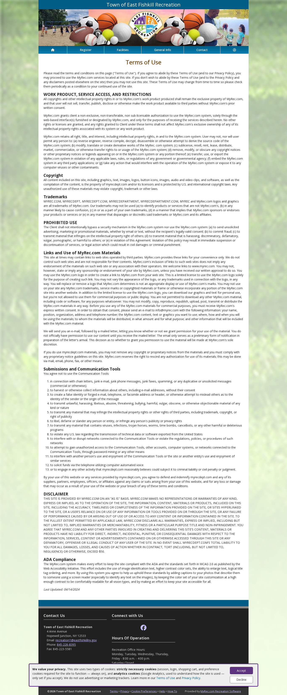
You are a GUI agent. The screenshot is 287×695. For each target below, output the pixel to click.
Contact (202, 50)
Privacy (124, 691)
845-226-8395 (66, 645)
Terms (114, 691)
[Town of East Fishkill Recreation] (143, 27)
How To (172, 691)
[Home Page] (52, 50)
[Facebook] (143, 628)
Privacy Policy (191, 678)
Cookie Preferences (144, 691)
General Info (162, 50)
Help (162, 691)
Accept (241, 671)
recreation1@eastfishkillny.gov (76, 640)
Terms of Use (165, 678)
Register (85, 50)
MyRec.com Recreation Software (220, 691)
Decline (241, 680)
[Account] (234, 50)
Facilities (123, 50)
